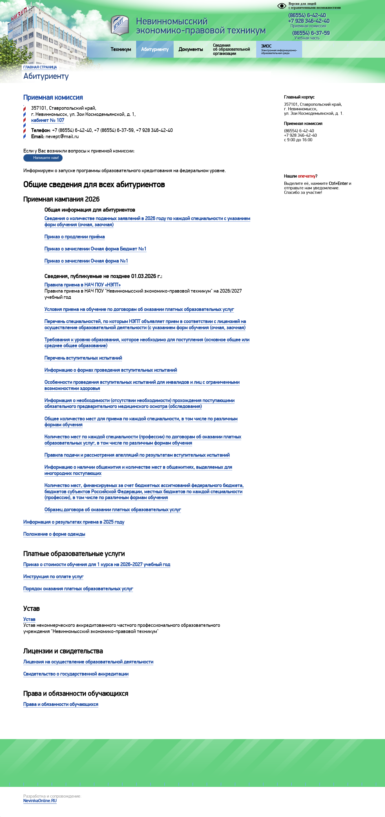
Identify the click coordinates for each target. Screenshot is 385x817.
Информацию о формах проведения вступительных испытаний (111, 370)
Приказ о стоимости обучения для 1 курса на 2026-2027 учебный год (96, 564)
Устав (29, 619)
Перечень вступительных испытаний (83, 358)
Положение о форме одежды (54, 534)
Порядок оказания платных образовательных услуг (78, 588)
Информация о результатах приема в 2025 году (73, 522)
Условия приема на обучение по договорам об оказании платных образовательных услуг (139, 309)
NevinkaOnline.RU (40, 800)
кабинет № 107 (47, 120)
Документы (191, 49)
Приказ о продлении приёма (75, 237)
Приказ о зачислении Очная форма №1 (86, 261)
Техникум (121, 49)
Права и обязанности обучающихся (60, 704)
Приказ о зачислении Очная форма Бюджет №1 (96, 249)
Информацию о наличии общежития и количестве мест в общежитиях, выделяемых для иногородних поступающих (138, 470)
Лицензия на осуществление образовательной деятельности (88, 662)
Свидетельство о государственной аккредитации (76, 674)
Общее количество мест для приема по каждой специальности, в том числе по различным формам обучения (141, 422)
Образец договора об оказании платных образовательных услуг (113, 509)
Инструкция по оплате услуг (53, 576)
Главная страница (40, 67)
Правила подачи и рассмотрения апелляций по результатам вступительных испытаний (137, 455)
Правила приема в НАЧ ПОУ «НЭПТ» (83, 285)
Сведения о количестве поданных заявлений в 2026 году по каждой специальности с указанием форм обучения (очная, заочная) (147, 221)
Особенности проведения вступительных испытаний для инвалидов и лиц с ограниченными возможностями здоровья (142, 385)
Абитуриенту (155, 49)
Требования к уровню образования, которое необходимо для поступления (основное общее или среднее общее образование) (147, 342)
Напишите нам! (46, 158)
